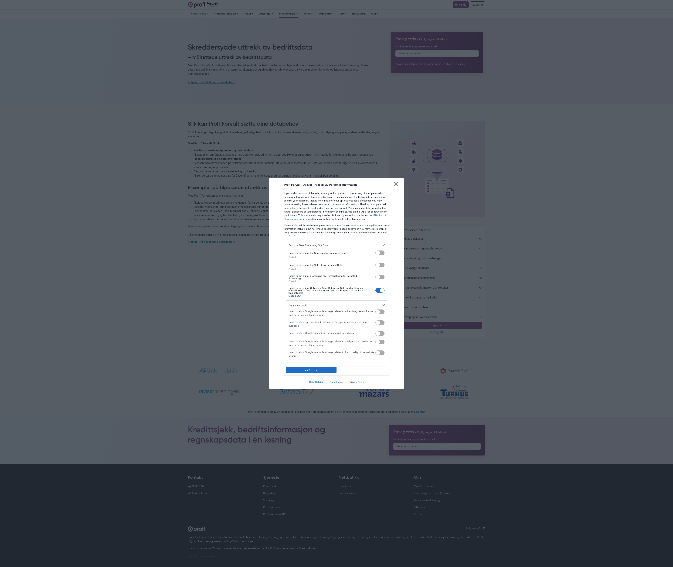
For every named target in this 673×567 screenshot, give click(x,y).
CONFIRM (311, 369)
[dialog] (336, 283)
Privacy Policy (356, 382)
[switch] (380, 253)
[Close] (397, 185)
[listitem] (336, 245)
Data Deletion (316, 382)
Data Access (336, 382)
